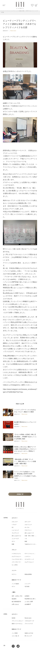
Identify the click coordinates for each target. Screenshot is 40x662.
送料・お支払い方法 (17, 596)
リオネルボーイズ (29, 621)
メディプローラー (16, 562)
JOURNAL (5, 614)
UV (12, 527)
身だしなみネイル (16, 535)
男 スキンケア (28, 636)
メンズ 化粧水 (15, 583)
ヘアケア (14, 524)
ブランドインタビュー (17, 621)
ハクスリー (27, 556)
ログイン (14, 574)
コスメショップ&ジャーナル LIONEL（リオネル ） (20, 5)
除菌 (13, 544)
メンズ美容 (15, 633)
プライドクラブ (29, 623)
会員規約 (27, 596)
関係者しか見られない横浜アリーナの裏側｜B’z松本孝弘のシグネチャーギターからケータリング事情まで (25, 449)
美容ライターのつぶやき (18, 623)
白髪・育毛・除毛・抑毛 (31, 535)
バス (26, 538)
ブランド (14, 550)
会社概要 (27, 604)
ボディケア (27, 521)
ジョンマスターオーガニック (19, 559)
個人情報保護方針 (16, 601)
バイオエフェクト (16, 553)
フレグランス (15, 533)
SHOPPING (5, 517)
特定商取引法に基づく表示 (32, 598)
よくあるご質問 (29, 601)
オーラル (27, 527)
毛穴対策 (27, 586)
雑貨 (26, 541)
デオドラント (28, 530)
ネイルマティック (29, 559)
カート (36, 5)
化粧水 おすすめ (29, 633)
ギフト (13, 541)
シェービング (15, 530)
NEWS (13, 618)
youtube (22, 646)
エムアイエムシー (16, 556)
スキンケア (15, 521)
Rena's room (13, 30)
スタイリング (28, 524)
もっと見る (15, 564)
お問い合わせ (15, 604)
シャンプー (27, 583)
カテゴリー (15, 518)
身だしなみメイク (29, 533)
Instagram (13, 646)
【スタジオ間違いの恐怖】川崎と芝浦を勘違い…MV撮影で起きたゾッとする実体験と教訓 (25, 436)
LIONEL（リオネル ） (20, 505)
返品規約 (14, 598)
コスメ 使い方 (15, 636)
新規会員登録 (28, 574)
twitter (18, 646)
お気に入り (32, 5)
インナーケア (15, 538)
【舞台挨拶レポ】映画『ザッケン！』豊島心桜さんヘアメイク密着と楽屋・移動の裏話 (25, 461)
